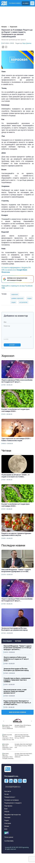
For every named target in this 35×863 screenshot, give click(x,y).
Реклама (7, 817)
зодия (13, 302)
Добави (12, 345)
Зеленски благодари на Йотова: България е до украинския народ (16, 669)
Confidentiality (9, 841)
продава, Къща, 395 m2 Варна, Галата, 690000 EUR (23, 726)
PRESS (6, 811)
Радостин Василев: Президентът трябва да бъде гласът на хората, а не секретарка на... (17, 702)
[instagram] (20, 781)
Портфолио (8, 805)
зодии (29, 298)
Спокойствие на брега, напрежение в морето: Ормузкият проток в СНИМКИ (17, 680)
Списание (7, 823)
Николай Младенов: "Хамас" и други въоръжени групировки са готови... (16, 570)
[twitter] (15, 781)
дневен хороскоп (17, 298)
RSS (5, 829)
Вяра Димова (27, 43)
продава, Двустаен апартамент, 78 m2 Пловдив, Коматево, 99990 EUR (23, 755)
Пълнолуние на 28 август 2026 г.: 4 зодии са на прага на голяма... (15, 476)
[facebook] (6, 781)
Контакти (7, 791)
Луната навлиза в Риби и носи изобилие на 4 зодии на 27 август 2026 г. (16, 659)
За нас (6, 794)
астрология (23, 302)
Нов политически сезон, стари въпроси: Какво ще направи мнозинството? (15, 691)
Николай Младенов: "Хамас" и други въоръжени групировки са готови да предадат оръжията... (17, 647)
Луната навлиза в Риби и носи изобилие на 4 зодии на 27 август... (16, 381)
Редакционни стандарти (12, 803)
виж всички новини (17, 712)
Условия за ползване (11, 800)
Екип (6, 808)
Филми (6, 826)
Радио (6, 820)
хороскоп (14, 294)
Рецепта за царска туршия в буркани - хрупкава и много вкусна (16, 534)
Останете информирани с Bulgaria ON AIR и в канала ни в (16, 270)
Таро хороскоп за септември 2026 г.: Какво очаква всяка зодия (16, 439)
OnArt (6, 833)
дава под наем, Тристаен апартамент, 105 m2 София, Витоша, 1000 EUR (22, 736)
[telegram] (25, 781)
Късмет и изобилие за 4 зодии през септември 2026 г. (15, 410)
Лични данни (8, 837)
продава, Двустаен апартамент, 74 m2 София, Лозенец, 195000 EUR (23, 745)
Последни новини (15, 3)
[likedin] (11, 781)
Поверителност (9, 797)
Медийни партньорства (12, 814)
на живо (26, 3)
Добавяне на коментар (16, 315)
